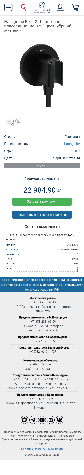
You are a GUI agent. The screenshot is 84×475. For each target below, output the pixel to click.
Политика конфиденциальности (42, 448)
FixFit (76, 151)
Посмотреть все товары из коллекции (42, 214)
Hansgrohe (72, 144)
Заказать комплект (42, 201)
